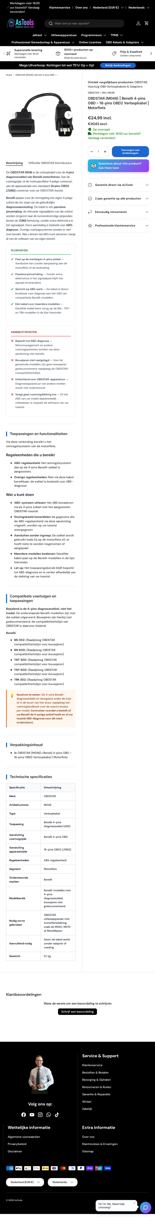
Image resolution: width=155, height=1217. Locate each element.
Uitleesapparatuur (64, 35)
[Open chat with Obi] (145, 1207)
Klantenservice (59, 7)
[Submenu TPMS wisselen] (121, 35)
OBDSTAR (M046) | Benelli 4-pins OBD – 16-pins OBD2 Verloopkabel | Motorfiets (37, 75)
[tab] (14, 163)
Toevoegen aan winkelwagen (130, 151)
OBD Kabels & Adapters (122, 42)
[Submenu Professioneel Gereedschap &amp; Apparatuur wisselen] (73, 42)
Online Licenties (90, 42)
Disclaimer (15, 1151)
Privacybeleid (17, 1144)
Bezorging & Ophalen (96, 1080)
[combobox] (84, 23)
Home (9, 75)
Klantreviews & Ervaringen (100, 1144)
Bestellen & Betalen (95, 1072)
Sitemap (88, 1151)
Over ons (81, 7)
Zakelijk (87, 1109)
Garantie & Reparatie (96, 1094)
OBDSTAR (140, 82)
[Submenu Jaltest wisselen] (45, 35)
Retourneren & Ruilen (96, 1087)
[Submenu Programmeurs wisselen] (104, 35)
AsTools (18, 1200)
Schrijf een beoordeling (77, 1012)
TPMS (114, 35)
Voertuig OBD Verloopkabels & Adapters (115, 86)
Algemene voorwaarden (24, 1137)
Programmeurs (91, 35)
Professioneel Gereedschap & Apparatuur (41, 42)
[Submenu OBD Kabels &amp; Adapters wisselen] (142, 42)
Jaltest (37, 35)
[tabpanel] (41, 567)
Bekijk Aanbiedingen (118, 65)
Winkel (86, 1102)
